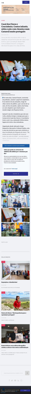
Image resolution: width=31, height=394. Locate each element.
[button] (1, 70)
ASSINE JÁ (16, 173)
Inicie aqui (14, 168)
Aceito (25, 390)
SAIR (26, 2)
